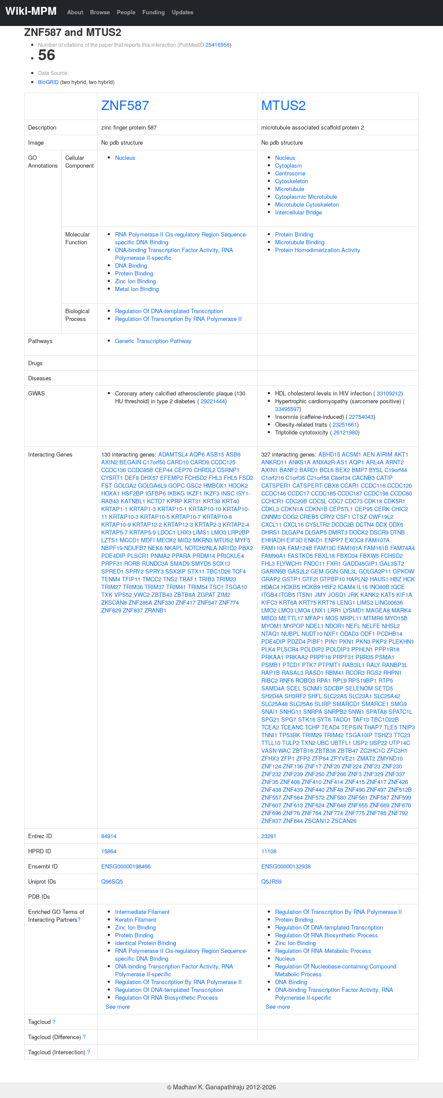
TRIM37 (154, 587)
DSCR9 (379, 532)
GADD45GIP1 (360, 563)
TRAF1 (188, 579)
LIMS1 (201, 532)
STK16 (306, 719)
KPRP (174, 501)
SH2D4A (272, 696)
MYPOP (293, 626)
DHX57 (149, 477)
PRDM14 (204, 555)
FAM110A (273, 548)
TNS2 (170, 579)
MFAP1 (314, 618)
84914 (108, 836)
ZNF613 (293, 805)
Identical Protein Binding (145, 943)
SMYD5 (201, 563)
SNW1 (356, 711)
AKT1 (401, 454)
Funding (153, 12)
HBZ (395, 579)
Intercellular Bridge (298, 212)
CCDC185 (323, 493)
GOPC (176, 485)
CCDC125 (223, 462)
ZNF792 (398, 813)
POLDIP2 (312, 649)
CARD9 (199, 462)
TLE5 (390, 727)
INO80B (379, 587)
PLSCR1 (138, 555)
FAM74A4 (402, 548)
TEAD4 (330, 727)
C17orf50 (154, 462)
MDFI (148, 540)
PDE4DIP (113, 555)
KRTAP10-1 (172, 509)
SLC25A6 (301, 704)
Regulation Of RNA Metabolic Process (323, 950)
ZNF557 (271, 797)
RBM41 (334, 672)
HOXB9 (311, 587)
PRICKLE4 (230, 555)
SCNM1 (312, 688)
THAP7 (373, 727)
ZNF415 (355, 781)
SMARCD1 (346, 704)
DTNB (397, 532)
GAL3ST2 (391, 563)
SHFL (315, 696)
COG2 (290, 516)
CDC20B (296, 501)
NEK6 (155, 548)
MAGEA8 (378, 610)
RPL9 (340, 680)
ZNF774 (229, 602)
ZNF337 (395, 774)
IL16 (362, 587)
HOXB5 (290, 587)
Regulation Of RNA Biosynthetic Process (166, 997)
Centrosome (290, 173)
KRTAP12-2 (147, 524)
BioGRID (48, 81)
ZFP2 (303, 758)
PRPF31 (111, 563)
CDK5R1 (394, 501)
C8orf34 (340, 477)
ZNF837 (133, 610)
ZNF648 (336, 805)
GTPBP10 (332, 579)
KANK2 (369, 594)
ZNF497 (376, 789)
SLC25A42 (387, 696)
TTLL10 (270, 742)
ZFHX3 (270, 758)
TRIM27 (111, 587)
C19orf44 (396, 470)
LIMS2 (365, 602)
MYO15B (396, 618)
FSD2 (246, 477)
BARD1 (308, 470)
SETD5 (384, 688)
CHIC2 (400, 509)
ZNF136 (293, 766)
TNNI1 (269, 735)
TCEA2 (270, 727)
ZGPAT (206, 594)
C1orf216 (272, 477)
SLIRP (323, 704)
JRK (353, 594)
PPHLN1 (362, 649)
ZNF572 (314, 797)
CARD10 (178, 462)
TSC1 (216, 587)
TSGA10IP (358, 735)
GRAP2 (270, 579)
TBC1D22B (385, 719)
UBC (323, 742)
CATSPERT (307, 485)
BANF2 (288, 470)
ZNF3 (355, 774)
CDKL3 (270, 509)
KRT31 (192, 501)
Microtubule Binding (299, 242)
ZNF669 (379, 805)
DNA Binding (131, 265)
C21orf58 (318, 477)
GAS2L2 (298, 571)
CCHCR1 (272, 501)
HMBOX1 (215, 485)
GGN (331, 571)
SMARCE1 (375, 704)
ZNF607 (271, 805)
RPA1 (324, 680)
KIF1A (404, 594)
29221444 (213, 401)
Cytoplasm (288, 165)
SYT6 (324, 719)
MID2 (184, 540)
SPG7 (288, 719)
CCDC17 (298, 493)
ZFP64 (320, 758)
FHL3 (215, 477)
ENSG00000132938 (286, 866)
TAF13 (361, 719)
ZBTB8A (185, 594)
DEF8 (132, 477)
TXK (106, 594)
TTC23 (402, 735)
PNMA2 (160, 555)
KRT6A (288, 602)
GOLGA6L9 (152, 485)
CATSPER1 (276, 485)
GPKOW (403, 571)
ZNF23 (371, 766)
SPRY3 (154, 571)
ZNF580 (336, 797)
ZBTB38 (325, 750)
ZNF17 (313, 766)
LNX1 (319, 610)
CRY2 (327, 516)
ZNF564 (293, 797)
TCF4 (239, 571)
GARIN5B (273, 571)
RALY (373, 665)
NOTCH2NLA (201, 548)
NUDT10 (312, 633)
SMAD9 (179, 563)
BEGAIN (130, 462)
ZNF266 (336, 774)
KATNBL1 (133, 501)
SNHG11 (290, 711)
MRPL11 (351, 618)
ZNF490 (355, 789)
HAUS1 (379, 579)
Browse (100, 12)
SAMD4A (273, 688)
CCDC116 (373, 485)
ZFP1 (288, 758)
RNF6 (286, 680)
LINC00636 (389, 602)
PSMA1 (385, 657)
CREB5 (309, 516)
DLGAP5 (316, 532)
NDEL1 (315, 626)
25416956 (217, 44)
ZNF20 (331, 766)
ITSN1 (305, 594)
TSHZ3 (383, 735)
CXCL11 (271, 524)
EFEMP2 (171, 477)
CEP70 (183, 470)
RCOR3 (355, 672)
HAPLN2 (357, 579)
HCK (409, 579)
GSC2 (194, 485)
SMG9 (399, 704)
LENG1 (346, 602)
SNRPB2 (335, 711)
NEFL (353, 626)
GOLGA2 (125, 485)
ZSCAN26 (343, 820)
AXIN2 (109, 462)
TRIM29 (312, 735)
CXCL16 (293, 524)
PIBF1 (315, 641)
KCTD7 (156, 501)
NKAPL (173, 548)
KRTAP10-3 (123, 516)
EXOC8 (354, 540)
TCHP (312, 727)
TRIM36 (133, 587)
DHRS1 (270, 532)
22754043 (361, 416)
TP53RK (289, 735)
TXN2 (308, 742)
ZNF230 (392, 766)
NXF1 (331, 633)
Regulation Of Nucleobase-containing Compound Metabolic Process (335, 970)
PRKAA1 (272, 657)
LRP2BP (239, 532)
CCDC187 (349, 493)
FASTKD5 (300, 555)
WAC (284, 750)
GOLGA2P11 (375, 571)
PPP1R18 (387, 649)
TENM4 (110, 579)
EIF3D (294, 540)
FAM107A (377, 540)
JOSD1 (337, 594)
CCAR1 (349, 485)
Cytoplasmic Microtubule (306, 196)
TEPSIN (351, 727)
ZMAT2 (366, 758)
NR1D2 (228, 548)
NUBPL (290, 633)
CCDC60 (401, 493)
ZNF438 (271, 789)
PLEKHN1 (401, 641)
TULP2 (290, 742)
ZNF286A (140, 602)
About (75, 12)
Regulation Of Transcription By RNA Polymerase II (178, 318)
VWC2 (142, 594)
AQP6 (197, 454)
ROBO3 (305, 680)
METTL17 (291, 618)
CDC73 (354, 501)
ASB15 (215, 454)
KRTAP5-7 (114, 532)
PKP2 (379, 641)
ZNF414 (333, 781)
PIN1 (331, 641)
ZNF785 (376, 813)
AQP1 (356, 462)
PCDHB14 (389, 633)
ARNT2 (394, 462)
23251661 (345, 424)
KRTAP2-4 (236, 524)
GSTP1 (291, 579)
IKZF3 (211, 493)
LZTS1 (109, 540)
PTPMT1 (329, 665)
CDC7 (335, 501)
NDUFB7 (135, 548)
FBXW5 (369, 555)
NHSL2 (391, 626)
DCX (381, 524)
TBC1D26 (218, 571)
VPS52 (123, 594)
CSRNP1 (228, 470)
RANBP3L (395, 665)
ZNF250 (314, 774)
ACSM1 (351, 454)
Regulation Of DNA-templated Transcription (169, 311)
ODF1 (367, 633)
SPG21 (270, 719)
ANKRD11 (274, 462)
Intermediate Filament (142, 911)
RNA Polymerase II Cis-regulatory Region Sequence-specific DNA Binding (181, 238)
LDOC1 (166, 532)
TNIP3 (407, 727)
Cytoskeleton (291, 181)
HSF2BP (133, 493)
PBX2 (245, 548)
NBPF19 (111, 548)
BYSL (376, 470)
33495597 (287, 409)
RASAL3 (292, 672)
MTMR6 (373, 618)
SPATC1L (400, 711)
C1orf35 (295, 477)
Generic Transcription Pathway (153, 341)
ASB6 (233, 454)
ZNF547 (207, 602)
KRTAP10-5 (155, 516)
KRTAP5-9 (142, 532)
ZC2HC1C (372, 750)
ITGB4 (269, 594)
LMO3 (218, 532)
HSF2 (329, 587)
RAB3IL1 (353, 665)
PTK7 (309, 665)
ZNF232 (271, 774)
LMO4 (302, 610)
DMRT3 (337, 532)
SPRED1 (112, 571)
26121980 (346, 432)
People (126, 12)
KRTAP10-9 (116, 524)
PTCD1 (291, 665)
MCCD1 (129, 540)
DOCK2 (358, 532)
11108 (268, 851)
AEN (369, 454)
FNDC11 (314, 563)
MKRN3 (202, 540)
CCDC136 (113, 470)
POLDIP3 (338, 649)
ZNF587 (125, 104)
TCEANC (292, 727)
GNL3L (348, 571)
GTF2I (310, 579)
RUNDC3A (155, 563)
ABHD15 (329, 454)
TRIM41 (176, 587)
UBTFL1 (341, 742)
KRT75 (307, 602)
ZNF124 (271, 766)
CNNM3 (271, 516)
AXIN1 (269, 470)
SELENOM (359, 688)
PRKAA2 (297, 657)
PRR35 (364, 657)
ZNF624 (314, 805)
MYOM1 (271, 626)
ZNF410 (311, 781)
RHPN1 (392, 672)
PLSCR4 (288, 649)
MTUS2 (283, 104)
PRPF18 (320, 657)
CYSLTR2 (317, 524)
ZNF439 (293, 789)
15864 (108, 851)
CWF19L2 (381, 516)
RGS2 (374, 672)
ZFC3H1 (397, 750)
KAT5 (388, 594)
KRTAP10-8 (217, 516)
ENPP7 (333, 540)
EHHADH (273, 540)
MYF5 (242, 540)
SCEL (293, 688)
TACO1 (342, 719)
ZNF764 (311, 813)
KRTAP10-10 (205, 509)
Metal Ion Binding (137, 289)
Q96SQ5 (112, 881)
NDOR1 (334, 626)
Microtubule (289, 189)
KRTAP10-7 (186, 516)
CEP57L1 (341, 509)
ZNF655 (358, 805)
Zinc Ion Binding (135, 281)
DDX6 (396, 524)
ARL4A (375, 462)
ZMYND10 (390, 758)
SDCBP (333, 688)
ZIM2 (223, 594)
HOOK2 (238, 485)
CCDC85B (140, 470)
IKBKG (176, 493)
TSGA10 (236, 587)
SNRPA (312, 711)
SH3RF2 (295, 696)
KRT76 (326, 602)
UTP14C (399, 742)
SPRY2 (134, 571)
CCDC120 (399, 485)
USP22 (378, 742)
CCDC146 (273, 493)
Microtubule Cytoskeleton (307, 204)
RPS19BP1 (362, 680)
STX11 (196, 571)
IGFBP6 (155, 493)
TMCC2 (151, 579)
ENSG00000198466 (126, 866)
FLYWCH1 (289, 563)
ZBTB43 (161, 594)
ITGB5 (287, 594)
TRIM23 (226, 579)
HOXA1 (110, 493)
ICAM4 (346, 587)
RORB (132, 563)
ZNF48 (334, 789)
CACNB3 (363, 477)
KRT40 (230, 501)
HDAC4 (270, 587)
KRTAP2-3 (208, 524)
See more (118, 1006)
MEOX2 (166, 540)
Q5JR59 (271, 881)
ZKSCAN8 (114, 602)
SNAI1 (269, 711)
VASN (268, 750)
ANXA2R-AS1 (329, 462)
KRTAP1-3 (142, 509)
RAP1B (270, 672)
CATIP (384, 477)
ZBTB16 (302, 750)
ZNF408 (290, 781)
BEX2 (342, 470)
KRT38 (211, 501)
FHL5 (230, 477)
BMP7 (359, 470)
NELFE (371, 626)
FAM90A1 (273, 555)
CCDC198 (376, 493)
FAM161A (349, 548)
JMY (320, 594)
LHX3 (184, 532)
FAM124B (300, 548)
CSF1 (343, 516)
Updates (182, 12)
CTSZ (359, 516)
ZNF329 (373, 774)
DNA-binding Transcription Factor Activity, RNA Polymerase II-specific (174, 254)
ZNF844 (293, 820)
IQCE (398, 587)
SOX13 (221, 563)
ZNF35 (269, 781)
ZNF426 (398, 781)
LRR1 (334, 610)
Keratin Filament (135, 919)
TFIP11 (131, 579)
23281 (268, 836)
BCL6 (327, 470)
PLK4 (268, 649)
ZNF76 (291, 813)
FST (106, 485)
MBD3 (269, 618)
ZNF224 (352, 766)
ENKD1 (313, 540)
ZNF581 (358, 797)
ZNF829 (111, 610)
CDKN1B (316, 509)
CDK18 (373, 501)
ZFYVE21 (343, 758)
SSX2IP (175, 571)
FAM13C (325, 548)
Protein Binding (134, 273)
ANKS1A (300, 462)
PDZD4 (296, 641)
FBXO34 (347, 555)
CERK (382, 509)
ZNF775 (355, 813)
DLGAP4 (292, 532)
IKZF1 (194, 493)
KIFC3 (269, 602)
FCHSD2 (196, 477)
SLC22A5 (335, 696)
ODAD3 (349, 633)
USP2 (360, 742)
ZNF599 (401, 797)
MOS (331, 618)
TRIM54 (198, 587)
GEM (317, 571)
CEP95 (363, 509)
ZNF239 (293, 774)
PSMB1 (271, 665)
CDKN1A (292, 509)
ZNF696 (271, 813)
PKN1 (346, 641)
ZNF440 (314, 789)
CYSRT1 (112, 477)
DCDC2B (342, 524)
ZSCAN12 (317, 820)
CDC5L (318, 501)
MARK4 (401, 610)
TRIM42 (333, 735)
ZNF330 (164, 602)
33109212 (389, 393)
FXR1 (334, 563)
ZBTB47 (347, 750)
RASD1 (314, 672)
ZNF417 (186, 602)
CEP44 (164, 470)
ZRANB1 (155, 610)
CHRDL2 (204, 470)
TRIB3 (207, 579)
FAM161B (376, 548)
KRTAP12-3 (178, 524)
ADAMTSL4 (173, 454)
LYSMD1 (353, 610)
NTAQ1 (270, 633)
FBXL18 (325, 555)
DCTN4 (365, 524)
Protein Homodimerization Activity (317, 250)
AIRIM (384, 454)
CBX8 (331, 485)
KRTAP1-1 (114, 509)
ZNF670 (401, 805)
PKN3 (363, 641)
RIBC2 (269, 680)
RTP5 (386, 680)
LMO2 (268, 610)
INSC (227, 493)
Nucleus (125, 157)
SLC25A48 (274, 704)
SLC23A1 (360, 696)
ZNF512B (400, 789)
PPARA (181, 555)
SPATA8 (376, 711)
